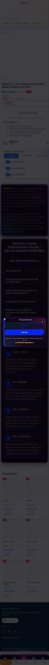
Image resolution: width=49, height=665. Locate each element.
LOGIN (24, 326)
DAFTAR (24, 332)
